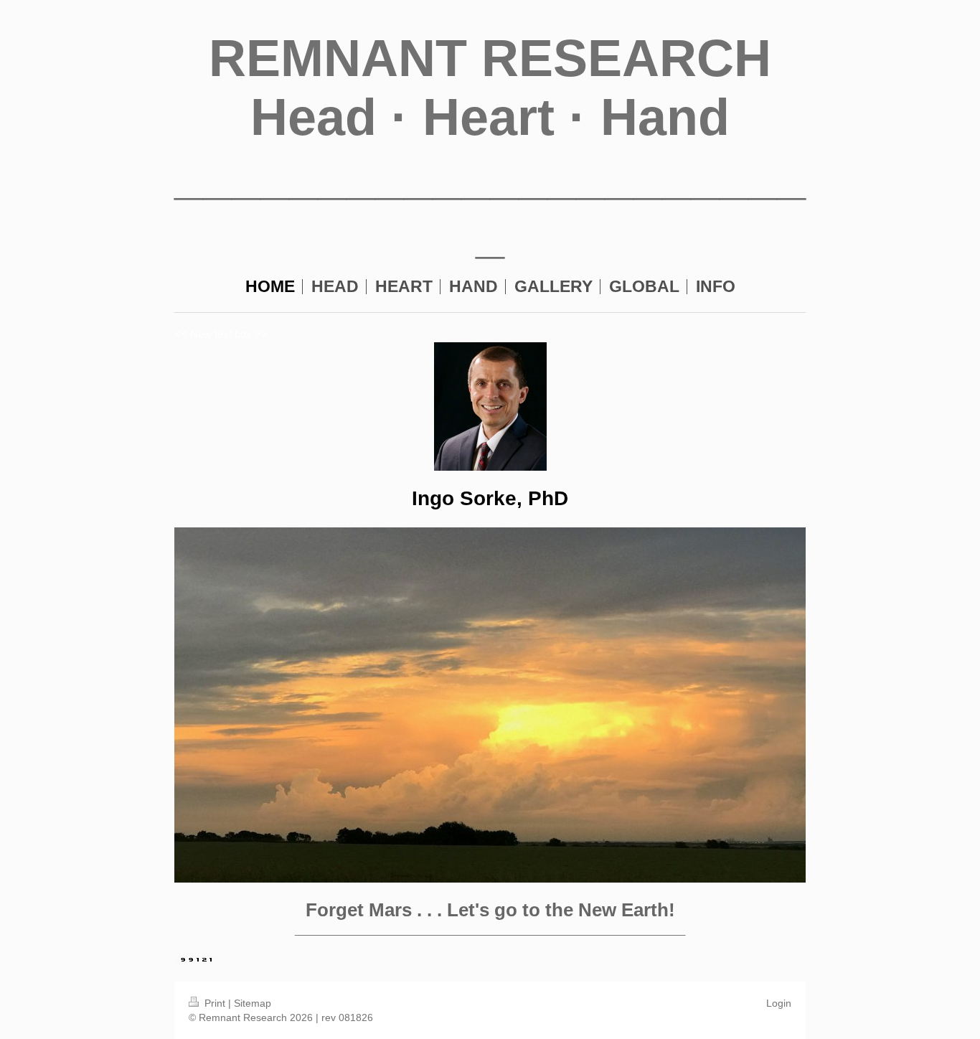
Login (778, 1003)
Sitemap (252, 1003)
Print (215, 1003)
